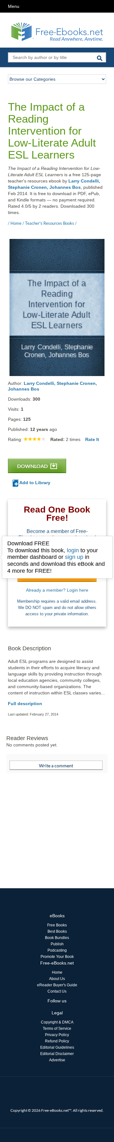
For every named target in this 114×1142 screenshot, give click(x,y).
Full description (25, 703)
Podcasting (57, 950)
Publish (57, 944)
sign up (74, 557)
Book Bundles (57, 938)
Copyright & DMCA (57, 1022)
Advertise (57, 1060)
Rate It (92, 439)
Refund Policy (57, 1041)
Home (57, 972)
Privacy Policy (57, 1035)
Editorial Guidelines (57, 1047)
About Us (57, 979)
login (73, 550)
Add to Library (34, 482)
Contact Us (57, 991)
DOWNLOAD (33, 466)
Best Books (57, 931)
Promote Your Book (57, 956)
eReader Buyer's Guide (57, 985)
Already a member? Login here (57, 590)
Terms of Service (57, 1028)
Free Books (57, 925)
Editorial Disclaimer (57, 1054)
